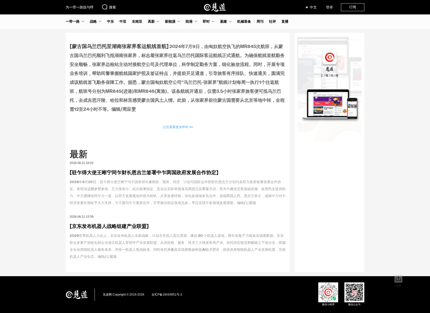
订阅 (352, 7)
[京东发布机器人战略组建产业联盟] (109, 226)
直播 (284, 21)
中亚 (122, 21)
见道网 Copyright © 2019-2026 (123, 294)
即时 (206, 21)
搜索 (112, 7)
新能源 (170, 21)
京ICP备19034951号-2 (167, 294)
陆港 (189, 21)
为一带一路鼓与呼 (80, 7)
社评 (272, 21)
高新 (151, 21)
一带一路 (73, 21)
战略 (93, 21)
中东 (110, 21)
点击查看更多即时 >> (178, 126)
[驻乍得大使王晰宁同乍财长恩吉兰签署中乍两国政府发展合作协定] (144, 172)
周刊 (260, 21)
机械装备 (244, 21)
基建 (223, 21)
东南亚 (137, 21)
